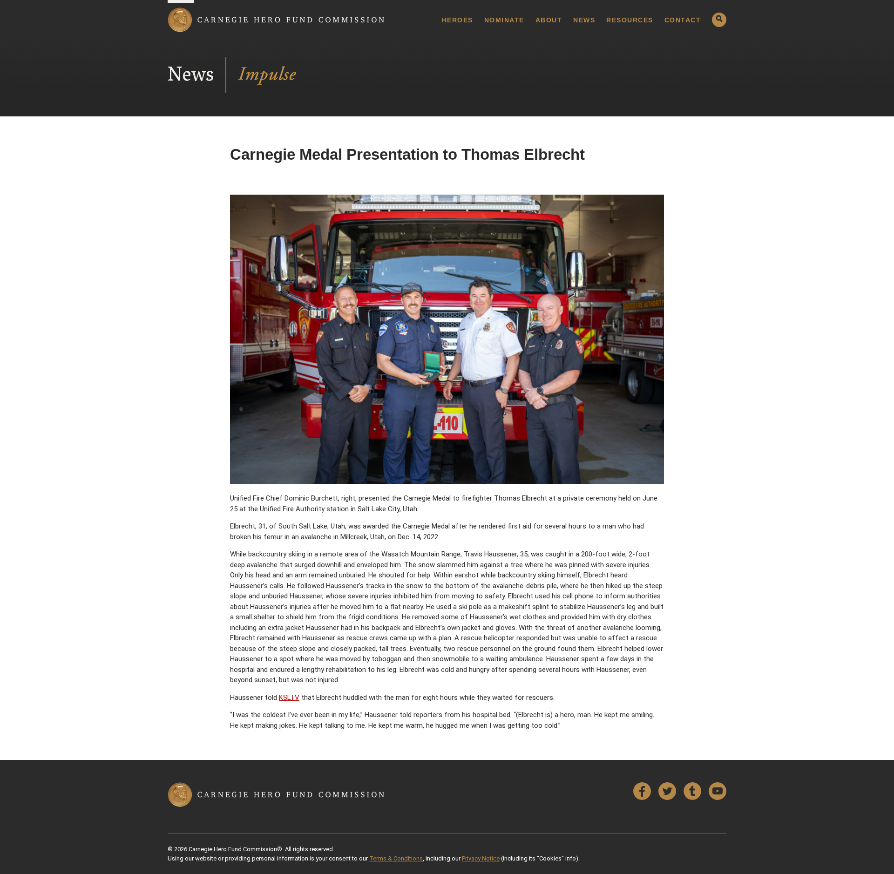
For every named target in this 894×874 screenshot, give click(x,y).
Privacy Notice (481, 858)
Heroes (457, 20)
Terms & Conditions (396, 858)
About (548, 20)
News (584, 20)
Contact (682, 20)
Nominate (504, 20)
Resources (629, 20)
